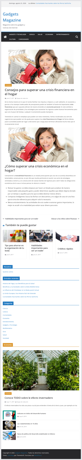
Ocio (4, 332)
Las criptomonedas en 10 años (27, 424)
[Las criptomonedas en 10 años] (9, 425)
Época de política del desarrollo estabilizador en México (36, 434)
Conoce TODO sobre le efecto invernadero (29, 397)
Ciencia (32, 34)
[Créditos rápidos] (67, 231)
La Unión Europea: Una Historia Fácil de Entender (52, 3)
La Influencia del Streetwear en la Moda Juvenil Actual (21, 290)
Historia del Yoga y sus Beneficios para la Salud (18, 283)
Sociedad (6, 338)
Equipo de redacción (22, 98)
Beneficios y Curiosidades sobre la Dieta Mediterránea (21, 287)
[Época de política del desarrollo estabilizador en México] (9, 435)
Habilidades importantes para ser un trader (21, 219)
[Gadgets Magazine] (5, 36)
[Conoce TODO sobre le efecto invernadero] (41, 370)
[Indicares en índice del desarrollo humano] (9, 415)
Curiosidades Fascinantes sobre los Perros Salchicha (20, 297)
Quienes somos (8, 272)
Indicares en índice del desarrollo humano (31, 413)
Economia (49, 34)
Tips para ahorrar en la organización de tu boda (14, 248)
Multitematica (7, 328)
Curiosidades (24, 39)
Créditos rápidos (65, 248)
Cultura (12, 39)
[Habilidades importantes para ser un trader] (41, 231)
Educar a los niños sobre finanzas (64, 219)
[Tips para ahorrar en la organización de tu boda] (14, 231)
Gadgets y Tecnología (17, 34)
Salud (40, 34)
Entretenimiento (62, 34)
